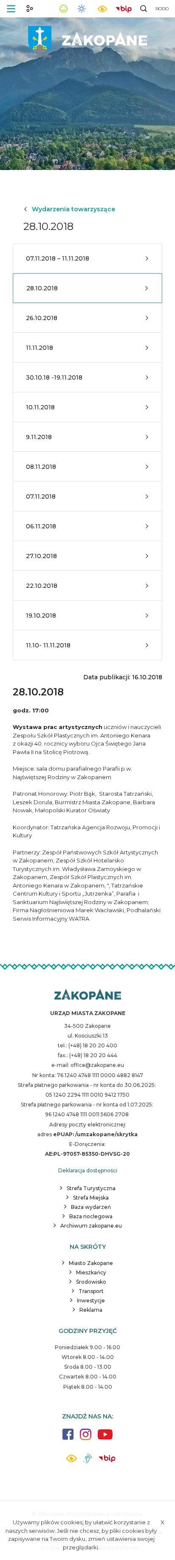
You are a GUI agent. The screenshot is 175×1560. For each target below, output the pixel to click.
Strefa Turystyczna (91, 1188)
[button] (11, 9)
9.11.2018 (39, 437)
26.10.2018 (41, 318)
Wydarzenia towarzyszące (73, 209)
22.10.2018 (41, 586)
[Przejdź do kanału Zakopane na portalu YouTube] (105, 1439)
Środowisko (91, 1282)
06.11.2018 (41, 526)
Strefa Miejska (91, 1197)
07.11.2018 (41, 496)
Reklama (90, 1310)
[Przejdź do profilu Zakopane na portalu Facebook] (67, 1438)
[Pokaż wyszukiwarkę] (143, 8)
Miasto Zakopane (91, 1263)
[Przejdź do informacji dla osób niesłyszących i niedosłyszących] (87, 1461)
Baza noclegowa (91, 1216)
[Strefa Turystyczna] (87, 995)
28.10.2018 (42, 288)
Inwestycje (91, 1300)
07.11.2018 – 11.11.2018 (57, 258)
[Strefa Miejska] (87, 38)
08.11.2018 (41, 467)
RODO (162, 8)
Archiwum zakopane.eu (91, 1225)
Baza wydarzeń (91, 1207)
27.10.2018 (41, 556)
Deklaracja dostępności (87, 1170)
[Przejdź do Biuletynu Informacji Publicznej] (124, 8)
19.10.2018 (41, 615)
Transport (91, 1291)
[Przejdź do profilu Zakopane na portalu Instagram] (85, 1438)
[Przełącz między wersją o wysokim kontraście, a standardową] (102, 9)
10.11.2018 (40, 407)
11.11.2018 (39, 348)
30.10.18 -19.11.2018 (54, 377)
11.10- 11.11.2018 (48, 645)
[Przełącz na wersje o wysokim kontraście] (71, 1461)
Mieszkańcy (91, 1272)
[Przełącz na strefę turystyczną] (29, 8)
